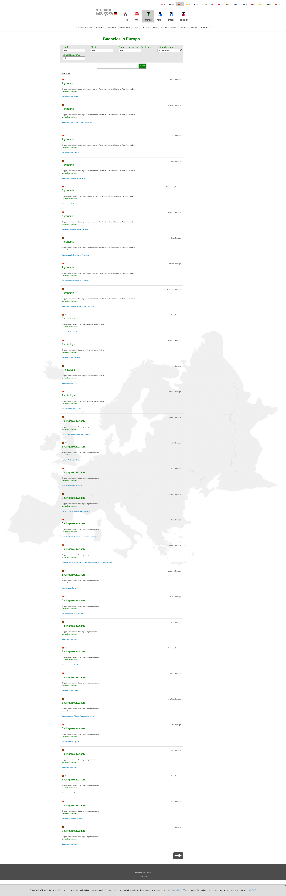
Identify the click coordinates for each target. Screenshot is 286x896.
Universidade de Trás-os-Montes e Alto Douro (78, 122)
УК (262, 4)
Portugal (164, 27)
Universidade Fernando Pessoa (73, 818)
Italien (136, 27)
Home (125, 20)
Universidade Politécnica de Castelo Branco (77, 204)
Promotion (183, 20)
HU (206, 4)
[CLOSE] (252, 890)
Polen (155, 27)
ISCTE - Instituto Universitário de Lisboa (76, 511)
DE (181, 4)
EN (164, 4)
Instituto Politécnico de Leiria (72, 460)
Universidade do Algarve (70, 152)
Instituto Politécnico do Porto (72, 332)
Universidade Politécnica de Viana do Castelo (78, 306)
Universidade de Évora (70, 96)
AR (270, 4)
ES (189, 4)
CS (173, 4)
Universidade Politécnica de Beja (73, 178)
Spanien (194, 27)
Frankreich (112, 27)
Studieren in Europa (85, 27)
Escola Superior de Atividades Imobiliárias (76, 434)
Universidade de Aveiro (70, 639)
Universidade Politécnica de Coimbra (75, 229)
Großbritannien (125, 27)
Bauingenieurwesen (73, 420)
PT (229, 4)
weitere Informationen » (70, 91)
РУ (238, 4)
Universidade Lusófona (70, 844)
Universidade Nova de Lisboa (72, 409)
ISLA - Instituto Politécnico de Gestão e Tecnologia (79, 537)
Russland (174, 27)
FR (197, 4)
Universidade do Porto (69, 383)
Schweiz (184, 27)
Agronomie (68, 83)
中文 (279, 4)
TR (254, 4)
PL (221, 4)
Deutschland (100, 27)
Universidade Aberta (69, 588)
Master (160, 20)
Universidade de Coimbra (71, 357)
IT (213, 4)
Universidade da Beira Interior (72, 613)
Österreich (145, 27)
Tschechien (204, 27)
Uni (136, 20)
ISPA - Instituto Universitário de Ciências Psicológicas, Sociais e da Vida (87, 562)
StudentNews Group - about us (143, 872)
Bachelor (148, 20)
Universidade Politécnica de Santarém (75, 281)
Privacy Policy (176, 890)
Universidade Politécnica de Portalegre (75, 255)
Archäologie (69, 318)
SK (246, 4)
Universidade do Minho (70, 767)
